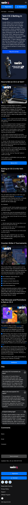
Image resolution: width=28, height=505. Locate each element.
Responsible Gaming (6, 486)
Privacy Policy (5, 489)
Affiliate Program (5, 494)
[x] (2, 482)
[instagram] (6, 482)
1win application (18, 196)
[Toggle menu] (26, 2)
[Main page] (5, 2)
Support (3, 492)
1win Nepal (3, 11)
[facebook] (10, 482)
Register (4, 118)
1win (24, 36)
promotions (4, 327)
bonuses (19, 326)
